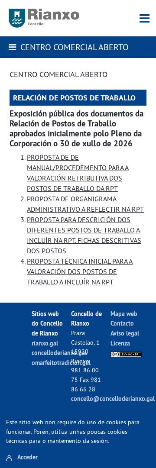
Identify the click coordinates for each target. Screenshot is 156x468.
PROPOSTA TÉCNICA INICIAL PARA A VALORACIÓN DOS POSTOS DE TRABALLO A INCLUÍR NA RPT (80, 271)
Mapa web (123, 314)
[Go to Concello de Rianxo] (44, 18)
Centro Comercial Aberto (74, 47)
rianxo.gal (45, 343)
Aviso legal (124, 333)
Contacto (122, 323)
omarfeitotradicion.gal (61, 362)
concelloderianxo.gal (59, 353)
